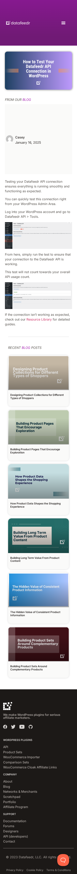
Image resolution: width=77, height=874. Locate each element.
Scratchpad (11, 797)
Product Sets (12, 752)
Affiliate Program (15, 807)
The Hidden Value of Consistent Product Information (35, 613)
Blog (6, 787)
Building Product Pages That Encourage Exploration (35, 451)
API (5, 747)
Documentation (14, 821)
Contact (9, 841)
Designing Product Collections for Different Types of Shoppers (37, 396)
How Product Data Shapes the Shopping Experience (35, 505)
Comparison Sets (16, 762)
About (7, 781)
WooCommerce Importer (21, 757)
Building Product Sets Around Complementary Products (28, 668)
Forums (8, 826)
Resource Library (39, 319)
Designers (11, 831)
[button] (63, 23)
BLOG (27, 100)
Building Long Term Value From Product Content (34, 559)
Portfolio (9, 802)
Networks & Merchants (20, 792)
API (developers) (15, 836)
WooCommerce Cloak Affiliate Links (30, 767)
